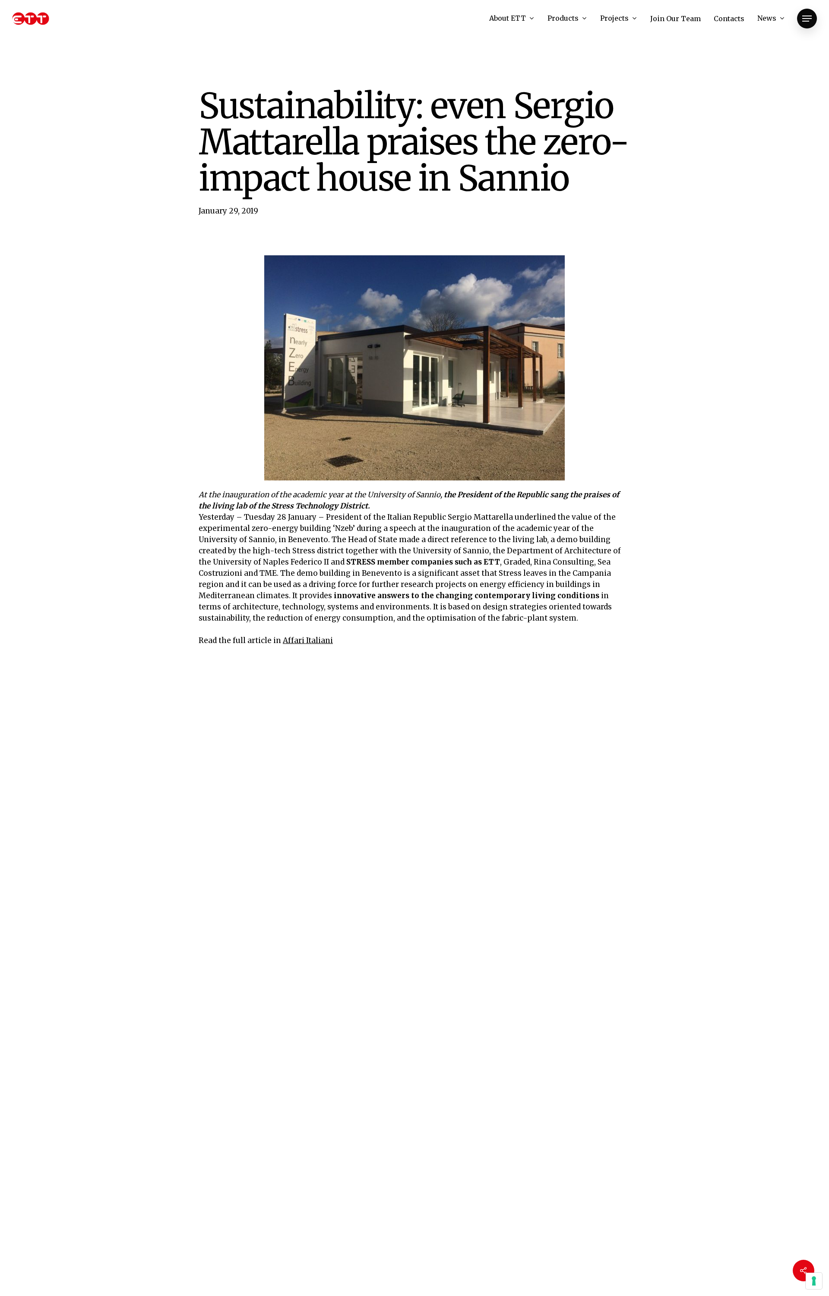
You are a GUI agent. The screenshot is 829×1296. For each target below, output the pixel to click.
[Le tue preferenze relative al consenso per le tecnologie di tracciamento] (814, 1281)
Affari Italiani (308, 640)
